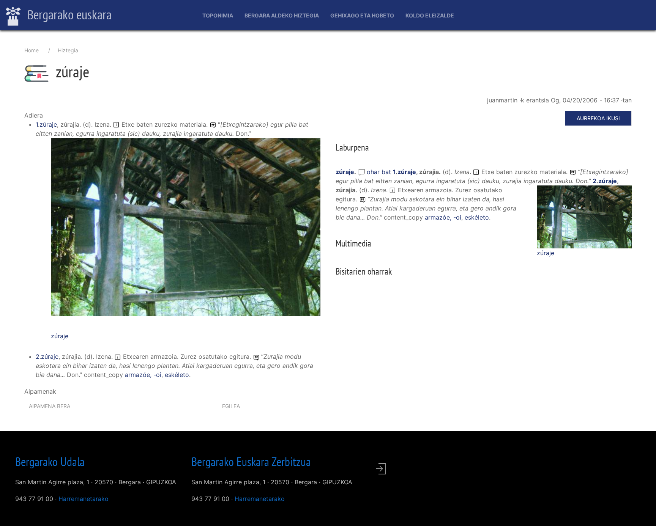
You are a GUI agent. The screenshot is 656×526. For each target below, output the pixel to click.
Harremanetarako (83, 498)
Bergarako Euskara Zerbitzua (251, 461)
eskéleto (177, 374)
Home (31, 50)
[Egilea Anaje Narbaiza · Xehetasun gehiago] (185, 231)
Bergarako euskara (68, 14)
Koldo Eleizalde (429, 15)
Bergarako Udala (50, 461)
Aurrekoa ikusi (598, 118)
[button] (185, 226)
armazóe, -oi (143, 374)
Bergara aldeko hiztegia (281, 15)
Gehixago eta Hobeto (362, 15)
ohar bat (380, 172)
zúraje (48, 124)
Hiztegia (68, 50)
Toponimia (217, 15)
